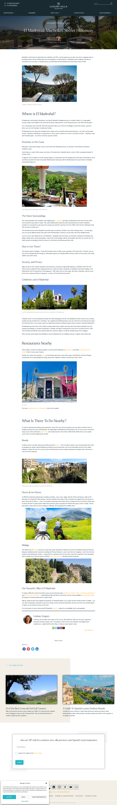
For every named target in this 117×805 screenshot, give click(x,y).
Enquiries (32, 13)
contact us (55, 608)
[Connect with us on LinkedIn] (54, 787)
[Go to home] (58, 6)
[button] (46, 783)
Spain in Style (79, 13)
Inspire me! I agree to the (30, 753)
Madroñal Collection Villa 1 (72, 593)
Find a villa (55, 13)
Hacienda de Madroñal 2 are (32, 595)
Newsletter (91, 796)
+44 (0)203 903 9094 (12, 3)
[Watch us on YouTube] (71, 787)
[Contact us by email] (76, 787)
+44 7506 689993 (11, 5)
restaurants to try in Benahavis (37, 408)
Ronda (57, 445)
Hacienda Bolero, (87, 595)
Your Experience (105, 13)
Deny (23, 797)
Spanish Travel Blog (58, 23)
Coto (43, 355)
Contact (80, 796)
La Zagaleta (58, 220)
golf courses (44, 431)
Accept (9, 797)
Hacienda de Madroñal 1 (87, 593)
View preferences (39, 797)
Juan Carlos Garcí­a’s (56, 556)
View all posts (89, 630)
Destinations (8, 13)
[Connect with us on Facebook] (65, 787)
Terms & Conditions (64, 796)
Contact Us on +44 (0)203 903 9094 (58, 792)
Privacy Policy (24, 801)
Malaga (35, 550)
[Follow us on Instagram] (59, 787)
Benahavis (69, 350)
